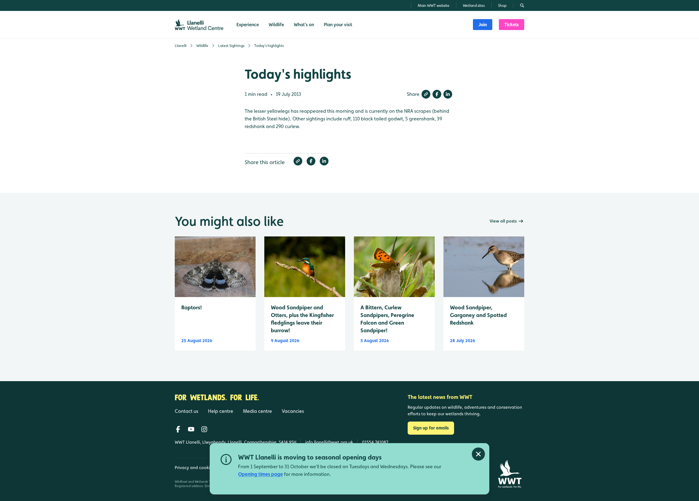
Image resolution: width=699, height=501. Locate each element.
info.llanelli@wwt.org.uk (329, 442)
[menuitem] (482, 24)
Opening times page (260, 474)
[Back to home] (509, 474)
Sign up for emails (431, 428)
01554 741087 (375, 442)
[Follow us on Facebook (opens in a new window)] (178, 429)
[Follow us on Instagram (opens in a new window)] (204, 429)
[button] (426, 94)
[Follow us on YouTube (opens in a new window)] (191, 429)
